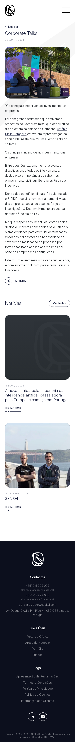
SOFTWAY (48, 737)
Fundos (38, 655)
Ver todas (59, 303)
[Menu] (66, 10)
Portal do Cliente (37, 636)
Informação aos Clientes (37, 701)
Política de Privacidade (37, 688)
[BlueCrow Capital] (10, 10)
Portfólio (37, 648)
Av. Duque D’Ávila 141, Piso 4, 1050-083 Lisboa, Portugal (37, 613)
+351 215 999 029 (37, 586)
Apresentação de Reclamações (37, 676)
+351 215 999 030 (37, 595)
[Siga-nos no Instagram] (43, 716)
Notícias (13, 26)
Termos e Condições (37, 682)
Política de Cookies (38, 694)
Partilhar (20, 281)
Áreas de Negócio (37, 642)
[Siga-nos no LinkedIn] (32, 716)
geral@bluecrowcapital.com (37, 605)
